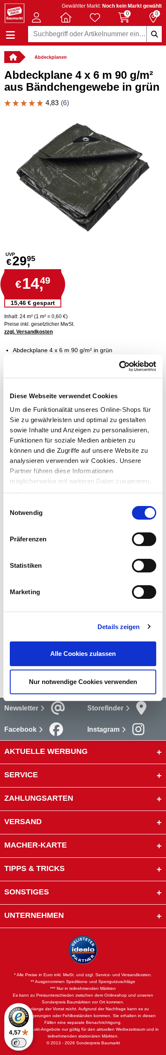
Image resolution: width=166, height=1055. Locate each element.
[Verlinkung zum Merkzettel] (94, 17)
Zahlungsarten (38, 798)
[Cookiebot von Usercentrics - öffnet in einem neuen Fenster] (119, 366)
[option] (83, 176)
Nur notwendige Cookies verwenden (83, 681)
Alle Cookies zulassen (83, 653)
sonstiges (26, 892)
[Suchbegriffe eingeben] (154, 34)
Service (21, 774)
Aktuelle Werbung (46, 751)
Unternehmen (34, 915)
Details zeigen (118, 626)
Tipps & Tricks (34, 868)
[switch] (144, 539)
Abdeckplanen (50, 57)
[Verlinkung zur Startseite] (12, 57)
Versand (23, 821)
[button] (36, 17)
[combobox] (95, 34)
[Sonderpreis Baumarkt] (14, 12)
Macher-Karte (35, 845)
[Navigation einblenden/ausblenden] (10, 35)
